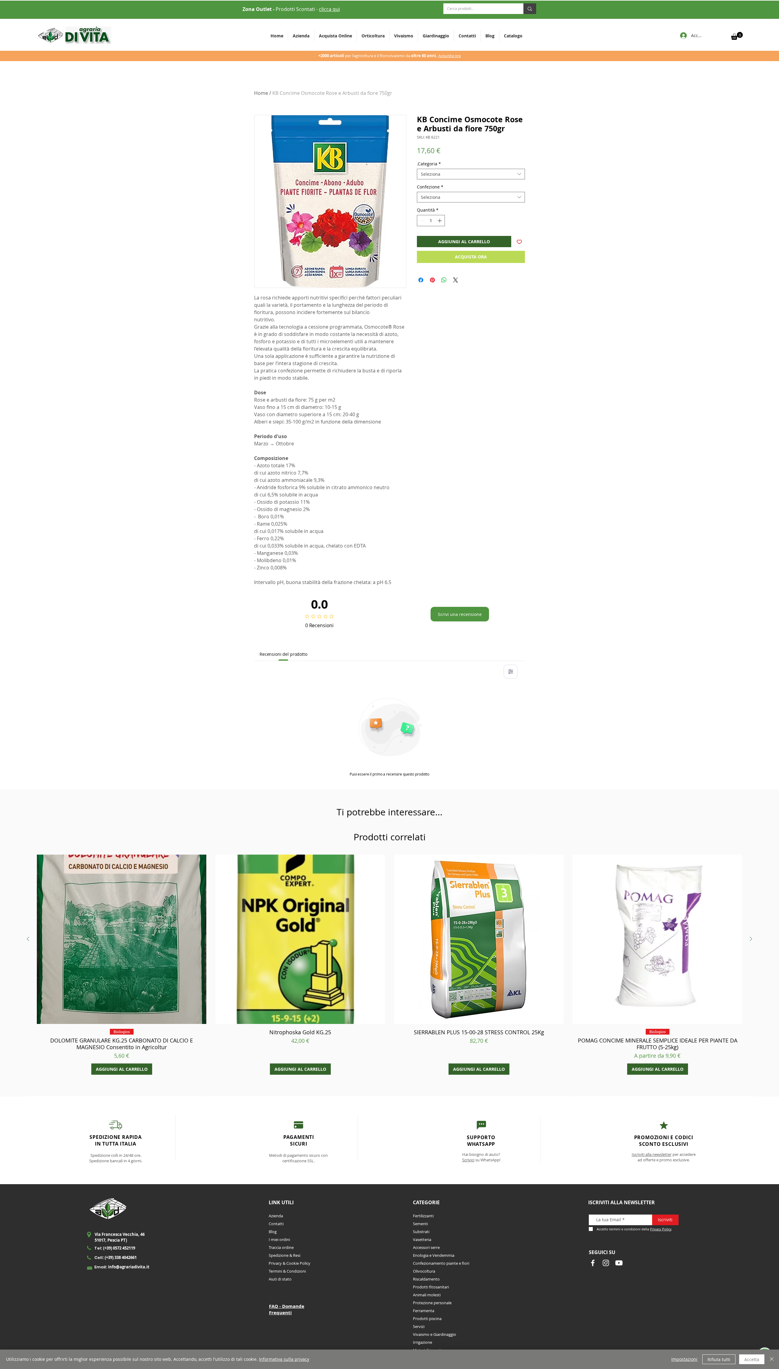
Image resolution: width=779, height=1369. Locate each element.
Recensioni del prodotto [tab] (283, 654)
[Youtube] (619, 1263)
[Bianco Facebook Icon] (593, 1263)
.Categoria (429, 163)
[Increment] (440, 220)
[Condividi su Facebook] (420, 280)
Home (261, 93)
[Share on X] (455, 280)
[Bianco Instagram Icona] (606, 1263)
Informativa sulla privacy (284, 1359)
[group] (389, 964)
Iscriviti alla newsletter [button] (652, 1154)
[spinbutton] (430, 220)
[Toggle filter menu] (511, 672)
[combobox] (471, 174)
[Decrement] (421, 220)
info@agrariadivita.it (128, 1267)
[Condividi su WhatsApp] (444, 280)
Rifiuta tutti (718, 1359)
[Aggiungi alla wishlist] (519, 241)
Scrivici (468, 1160)
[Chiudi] (771, 1359)
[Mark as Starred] (663, 1125)
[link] (737, 36)
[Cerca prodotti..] (529, 8)
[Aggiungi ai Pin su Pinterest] (432, 280)
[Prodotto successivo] (751, 938)
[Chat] (298, 1125)
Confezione (430, 186)
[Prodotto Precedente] (28, 938)
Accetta (751, 1359)
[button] (373, 35)
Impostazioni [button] (684, 1359)
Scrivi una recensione (460, 614)
